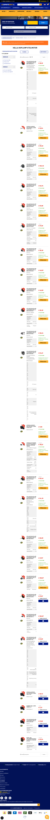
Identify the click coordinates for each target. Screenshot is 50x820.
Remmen (37, 11)
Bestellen (2, 771)
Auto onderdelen (5, 7)
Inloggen (46, 7)
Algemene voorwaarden (4, 784)
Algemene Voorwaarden (28, 808)
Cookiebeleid (2, 788)
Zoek (43, 22)
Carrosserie (20, 11)
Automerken (16, 7)
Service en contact (3, 782)
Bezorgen (2, 775)
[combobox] (15, 27)
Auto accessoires (38, 7)
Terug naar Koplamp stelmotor (9, 51)
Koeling (28, 11)
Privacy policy (2, 786)
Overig (45, 11)
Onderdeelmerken (26, 7)
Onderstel (12, 11)
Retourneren (2, 777)
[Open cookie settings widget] (2, 817)
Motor (4, 11)
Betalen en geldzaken (4, 773)
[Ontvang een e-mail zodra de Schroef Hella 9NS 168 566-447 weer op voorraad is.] (43, 712)
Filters (24, 51)
